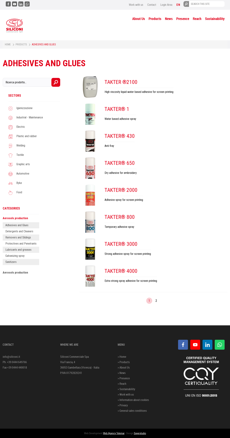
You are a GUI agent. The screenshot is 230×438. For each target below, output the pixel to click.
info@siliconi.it (11, 357)
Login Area (166, 4)
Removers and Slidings (18, 237)
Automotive (22, 173)
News (169, 18)
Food (19, 192)
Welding (20, 145)
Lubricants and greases (18, 249)
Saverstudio (140, 433)
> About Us (124, 367)
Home (8, 44)
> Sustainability (126, 389)
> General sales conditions (132, 411)
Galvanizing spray (15, 256)
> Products (124, 362)
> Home (122, 357)
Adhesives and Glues (16, 225)
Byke (19, 183)
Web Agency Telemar (114, 433)
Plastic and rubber (26, 136)
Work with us (136, 4)
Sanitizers (11, 262)
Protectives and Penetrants (20, 243)
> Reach (122, 384)
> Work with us (126, 394)
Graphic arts (23, 164)
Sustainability (215, 18)
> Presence (124, 378)
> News (122, 373)
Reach (197, 18)
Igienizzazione (24, 108)
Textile (20, 155)
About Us (138, 18)
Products (155, 18)
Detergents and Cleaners (19, 231)
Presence (182, 18)
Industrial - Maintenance (29, 117)
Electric (20, 126)
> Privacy (123, 405)
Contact (151, 4)
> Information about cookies (133, 400)
